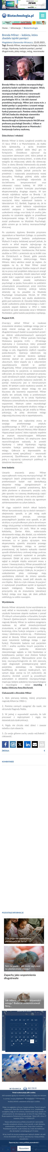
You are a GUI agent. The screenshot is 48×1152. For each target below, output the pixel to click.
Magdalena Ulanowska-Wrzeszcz (17, 42)
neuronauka (38, 51)
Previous (7, 1011)
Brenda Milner (13, 45)
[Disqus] (24, 803)
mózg (29, 51)
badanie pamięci (27, 48)
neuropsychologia (29, 45)
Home (5, 28)
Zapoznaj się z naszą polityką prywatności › (24, 1142)
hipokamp (13, 48)
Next (41, 1011)
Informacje (16, 28)
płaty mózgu (20, 51)
